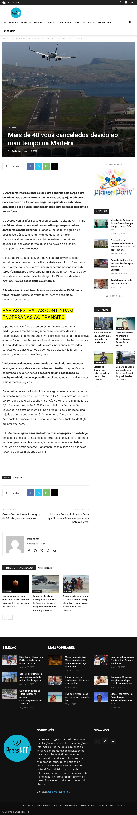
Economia (9, 30)
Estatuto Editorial (68, 805)
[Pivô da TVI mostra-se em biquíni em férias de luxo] (55, 697)
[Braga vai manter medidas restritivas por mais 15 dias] (55, 680)
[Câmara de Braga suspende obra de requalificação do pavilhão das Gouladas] (125, 357)
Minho (24, 22)
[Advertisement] (45, 181)
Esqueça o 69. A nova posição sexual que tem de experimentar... (122, 680)
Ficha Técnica (87, 805)
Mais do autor (46, 567)
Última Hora (11, 22)
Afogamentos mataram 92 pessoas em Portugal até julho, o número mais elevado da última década (75, 603)
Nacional (39, 22)
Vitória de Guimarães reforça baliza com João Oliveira (101, 373)
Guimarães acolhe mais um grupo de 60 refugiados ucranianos (22, 516)
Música (78, 22)
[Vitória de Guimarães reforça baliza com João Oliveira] (103, 357)
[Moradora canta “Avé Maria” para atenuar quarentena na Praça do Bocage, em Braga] (55, 660)
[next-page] (10, 617)
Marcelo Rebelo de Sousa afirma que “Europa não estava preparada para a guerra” (68, 518)
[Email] (54, 166)
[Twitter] (38, 166)
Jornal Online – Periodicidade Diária (39, 805)
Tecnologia (104, 22)
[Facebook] (120, 2)
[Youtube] (132, 2)
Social (91, 22)
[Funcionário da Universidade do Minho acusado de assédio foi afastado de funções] (101, 243)
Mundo (51, 22)
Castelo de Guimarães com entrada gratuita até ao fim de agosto (30, 677)
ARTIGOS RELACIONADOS (19, 567)
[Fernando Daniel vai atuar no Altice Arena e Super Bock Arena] (125, 323)
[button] (130, 22)
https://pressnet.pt (36, 543)
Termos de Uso (105, 805)
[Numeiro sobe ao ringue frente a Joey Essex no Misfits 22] (101, 660)
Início (5, 38)
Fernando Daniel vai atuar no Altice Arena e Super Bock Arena (124, 339)
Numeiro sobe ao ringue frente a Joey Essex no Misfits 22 (123, 660)
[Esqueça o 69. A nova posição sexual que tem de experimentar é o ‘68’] (101, 680)
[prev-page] (4, 617)
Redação (16, 151)
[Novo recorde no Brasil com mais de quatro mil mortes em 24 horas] (103, 323)
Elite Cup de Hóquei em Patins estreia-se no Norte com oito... (31, 660)
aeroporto (17, 477)
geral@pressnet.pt (58, 791)
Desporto (64, 22)
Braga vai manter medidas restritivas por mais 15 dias (77, 680)
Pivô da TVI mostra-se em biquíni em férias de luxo (77, 697)
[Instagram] (126, 2)
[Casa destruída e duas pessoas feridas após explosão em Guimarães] (101, 263)
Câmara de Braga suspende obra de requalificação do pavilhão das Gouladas (125, 373)
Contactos (121, 805)
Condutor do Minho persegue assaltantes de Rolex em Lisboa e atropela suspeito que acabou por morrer (44, 603)
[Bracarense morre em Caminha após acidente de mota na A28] (101, 697)
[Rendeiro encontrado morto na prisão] (101, 284)
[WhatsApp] (46, 166)
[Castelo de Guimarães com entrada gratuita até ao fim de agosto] (9, 677)
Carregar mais (113, 295)
